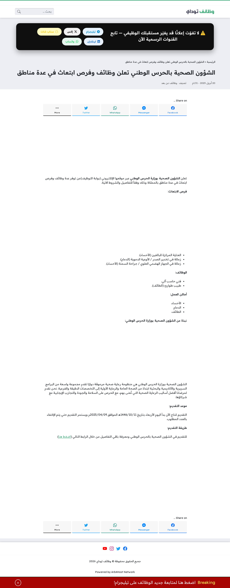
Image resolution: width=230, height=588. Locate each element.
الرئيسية (211, 61)
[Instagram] (111, 549)
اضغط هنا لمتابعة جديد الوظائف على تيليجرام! (155, 582)
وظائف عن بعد (169, 82)
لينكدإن (91, 41)
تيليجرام (91, 31)
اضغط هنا (64, 436)
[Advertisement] (115, 146)
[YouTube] (105, 549)
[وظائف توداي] (200, 11)
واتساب (69, 41)
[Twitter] (118, 549)
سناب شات (47, 31)
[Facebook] (125, 549)
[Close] (18, 582)
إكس (70, 31)
